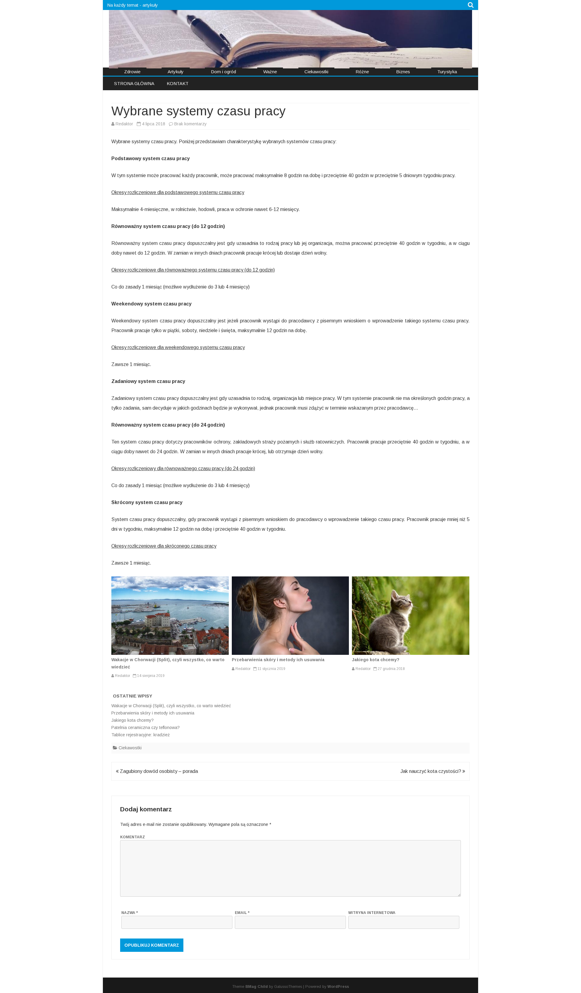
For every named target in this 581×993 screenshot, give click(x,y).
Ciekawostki (316, 71)
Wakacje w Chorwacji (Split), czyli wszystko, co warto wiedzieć (171, 705)
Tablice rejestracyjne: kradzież (140, 734)
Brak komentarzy (190, 123)
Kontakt (178, 83)
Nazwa (129, 913)
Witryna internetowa (372, 913)
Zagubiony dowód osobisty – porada (158, 771)
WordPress (338, 987)
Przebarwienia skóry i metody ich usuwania (278, 659)
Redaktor (124, 123)
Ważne (270, 71)
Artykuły (176, 71)
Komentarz (132, 837)
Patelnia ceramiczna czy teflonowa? (145, 727)
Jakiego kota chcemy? (375, 659)
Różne (362, 71)
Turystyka (447, 71)
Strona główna (134, 83)
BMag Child (256, 987)
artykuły (150, 5)
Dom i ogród (223, 71)
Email (242, 913)
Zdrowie (132, 71)
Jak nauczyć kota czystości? (431, 771)
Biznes (403, 71)
